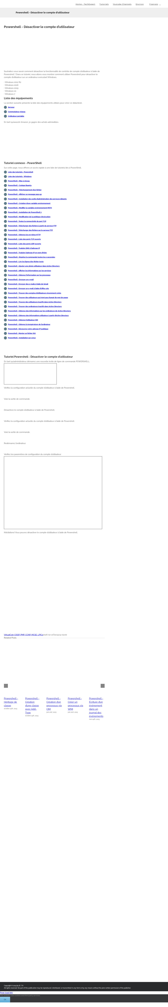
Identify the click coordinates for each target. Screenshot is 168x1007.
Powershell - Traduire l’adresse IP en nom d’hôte (27, 253)
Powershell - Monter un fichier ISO (22, 333)
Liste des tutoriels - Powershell (20, 172)
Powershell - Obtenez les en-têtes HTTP (24, 235)
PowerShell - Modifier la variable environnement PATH (30, 208)
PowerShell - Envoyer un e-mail (21, 280)
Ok (5, 999)
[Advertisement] (54, 49)
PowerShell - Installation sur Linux (22, 338)
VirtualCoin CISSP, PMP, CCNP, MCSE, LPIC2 (23, 635)
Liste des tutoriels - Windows (20, 176)
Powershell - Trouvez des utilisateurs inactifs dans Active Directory (34, 302)
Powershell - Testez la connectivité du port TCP (27, 221)
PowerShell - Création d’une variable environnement (29, 203)
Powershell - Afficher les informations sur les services (29, 271)
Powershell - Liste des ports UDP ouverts (24, 244)
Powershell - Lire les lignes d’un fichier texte (26, 262)
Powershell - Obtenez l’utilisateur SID (23, 320)
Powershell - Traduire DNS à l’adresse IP (24, 248)
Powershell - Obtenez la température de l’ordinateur (29, 324)
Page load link (6, 993)
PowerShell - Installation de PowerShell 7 (25, 212)
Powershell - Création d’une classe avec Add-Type (32, 705)
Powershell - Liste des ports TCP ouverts (24, 239)
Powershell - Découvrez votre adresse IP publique (28, 329)
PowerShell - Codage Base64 (20, 185)
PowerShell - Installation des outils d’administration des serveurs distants (37, 199)
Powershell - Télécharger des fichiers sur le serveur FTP (30, 230)
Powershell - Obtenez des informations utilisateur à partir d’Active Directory (38, 315)
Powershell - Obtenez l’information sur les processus (29, 275)
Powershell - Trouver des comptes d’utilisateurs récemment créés (34, 293)
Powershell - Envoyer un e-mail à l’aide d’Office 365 (28, 288)
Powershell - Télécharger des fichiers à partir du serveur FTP (32, 226)
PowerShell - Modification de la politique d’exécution (29, 217)
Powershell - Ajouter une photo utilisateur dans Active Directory (34, 266)
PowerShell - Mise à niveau (19, 181)
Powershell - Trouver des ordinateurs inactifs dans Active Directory (35, 306)
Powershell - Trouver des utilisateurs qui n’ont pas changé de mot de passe (38, 298)
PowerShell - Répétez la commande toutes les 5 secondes (31, 257)
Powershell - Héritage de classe (11, 702)
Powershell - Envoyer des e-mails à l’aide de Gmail (28, 284)
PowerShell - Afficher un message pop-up (25, 194)
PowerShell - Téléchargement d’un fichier (24, 190)
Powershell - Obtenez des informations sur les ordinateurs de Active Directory (39, 311)
